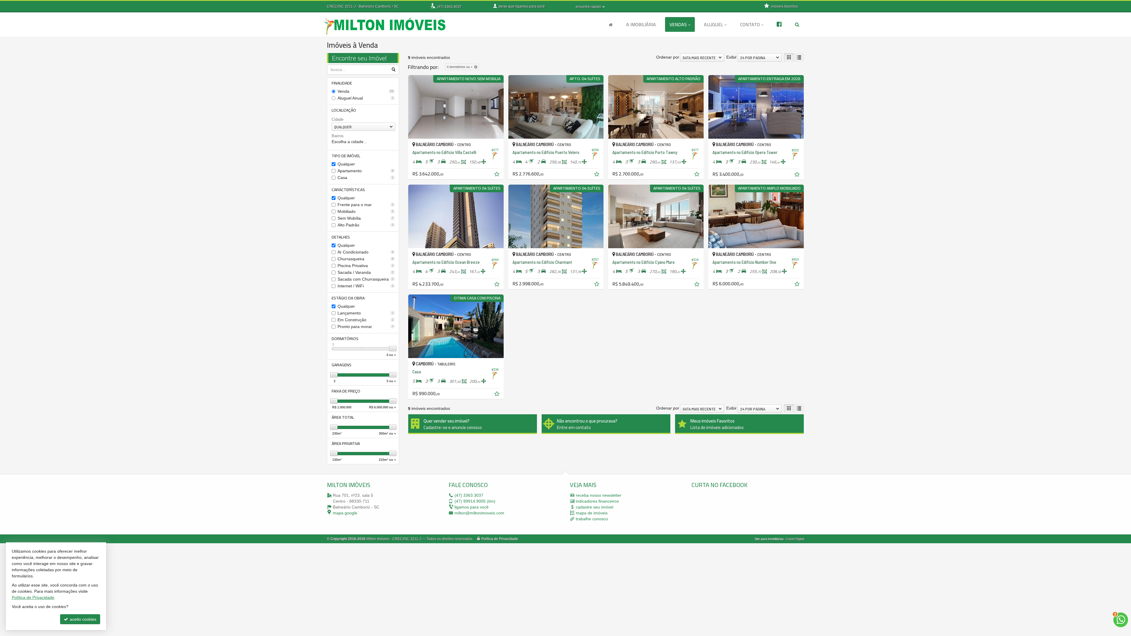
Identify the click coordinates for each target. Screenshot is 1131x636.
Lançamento (365, 313)
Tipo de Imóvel (346, 156)
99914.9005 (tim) (474, 501)
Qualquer (346, 164)
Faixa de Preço (346, 391)
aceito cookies (82, 619)
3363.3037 (449, 7)
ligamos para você (471, 507)
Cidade (337, 119)
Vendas (678, 24)
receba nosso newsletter (598, 495)
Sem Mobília (365, 218)
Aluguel (713, 24)
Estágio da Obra (348, 298)
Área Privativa (346, 443)
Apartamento (365, 170)
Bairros (338, 136)
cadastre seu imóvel (594, 507)
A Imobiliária (641, 24)
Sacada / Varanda (365, 272)
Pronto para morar (365, 326)
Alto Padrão (365, 225)
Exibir (731, 57)
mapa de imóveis (592, 513)
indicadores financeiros (597, 501)
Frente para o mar (365, 204)
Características (348, 189)
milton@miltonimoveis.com (479, 513)
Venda (365, 91)
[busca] (797, 24)
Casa (365, 177)
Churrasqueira (365, 258)
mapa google (345, 513)
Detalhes (341, 237)
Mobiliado (365, 211)
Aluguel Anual (365, 98)
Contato (750, 24)
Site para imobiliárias (769, 539)
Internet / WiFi (365, 286)
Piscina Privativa (365, 265)
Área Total (343, 417)
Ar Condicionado (365, 252)
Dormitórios (345, 338)
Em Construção (365, 319)
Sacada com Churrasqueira (365, 279)
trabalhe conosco (592, 518)
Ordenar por (667, 57)
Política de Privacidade (499, 539)
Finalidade (342, 83)
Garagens (341, 365)
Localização (344, 110)
